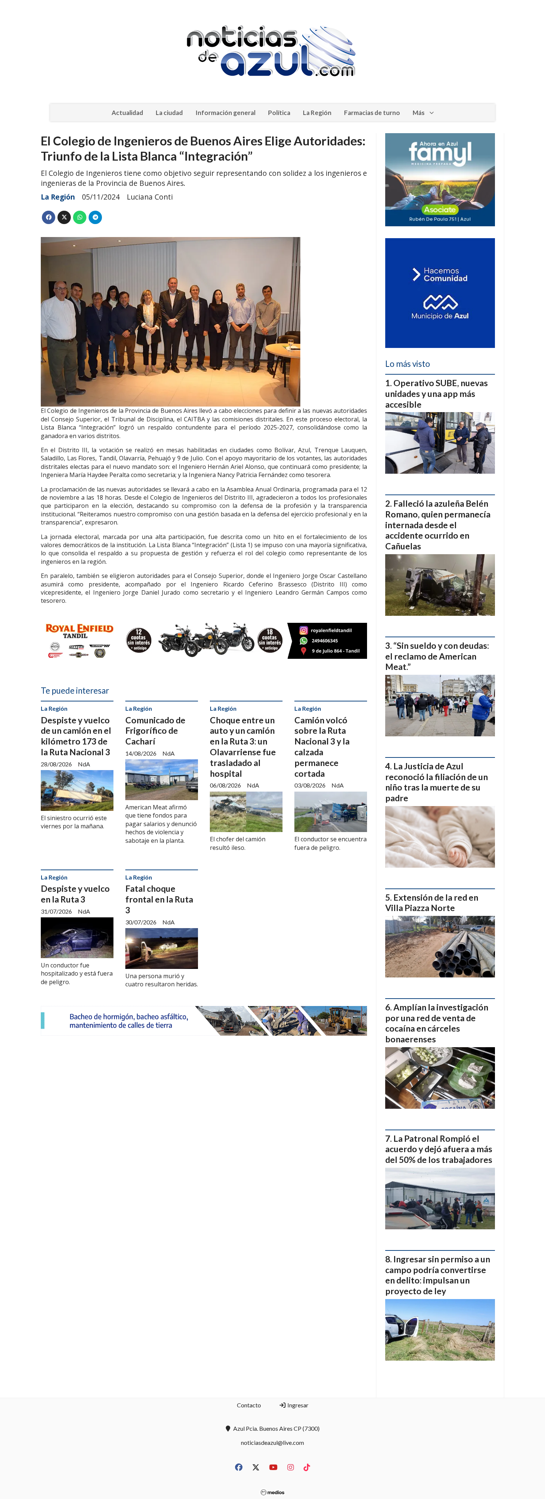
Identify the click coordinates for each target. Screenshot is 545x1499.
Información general (225, 112)
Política (279, 112)
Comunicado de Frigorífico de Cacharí (155, 731)
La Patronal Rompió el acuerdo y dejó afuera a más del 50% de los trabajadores (438, 1149)
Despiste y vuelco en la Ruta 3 (75, 893)
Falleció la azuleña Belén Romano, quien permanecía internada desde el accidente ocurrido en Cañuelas (438, 524)
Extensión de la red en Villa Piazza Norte (431, 902)
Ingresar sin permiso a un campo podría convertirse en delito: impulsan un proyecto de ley (437, 1275)
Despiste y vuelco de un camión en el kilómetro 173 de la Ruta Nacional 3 (76, 736)
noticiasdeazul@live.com (272, 1442)
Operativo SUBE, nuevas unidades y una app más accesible (436, 394)
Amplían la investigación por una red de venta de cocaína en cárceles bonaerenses (436, 1023)
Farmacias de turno (372, 112)
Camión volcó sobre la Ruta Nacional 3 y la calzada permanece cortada (322, 747)
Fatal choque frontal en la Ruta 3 (159, 899)
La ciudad (169, 112)
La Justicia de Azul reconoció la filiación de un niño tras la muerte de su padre (436, 782)
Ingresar (297, 1404)
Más (419, 112)
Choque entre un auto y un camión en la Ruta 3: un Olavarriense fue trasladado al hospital (243, 747)
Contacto (249, 1404)
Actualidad (127, 112)
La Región (317, 112)
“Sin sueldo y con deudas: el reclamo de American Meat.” (437, 656)
